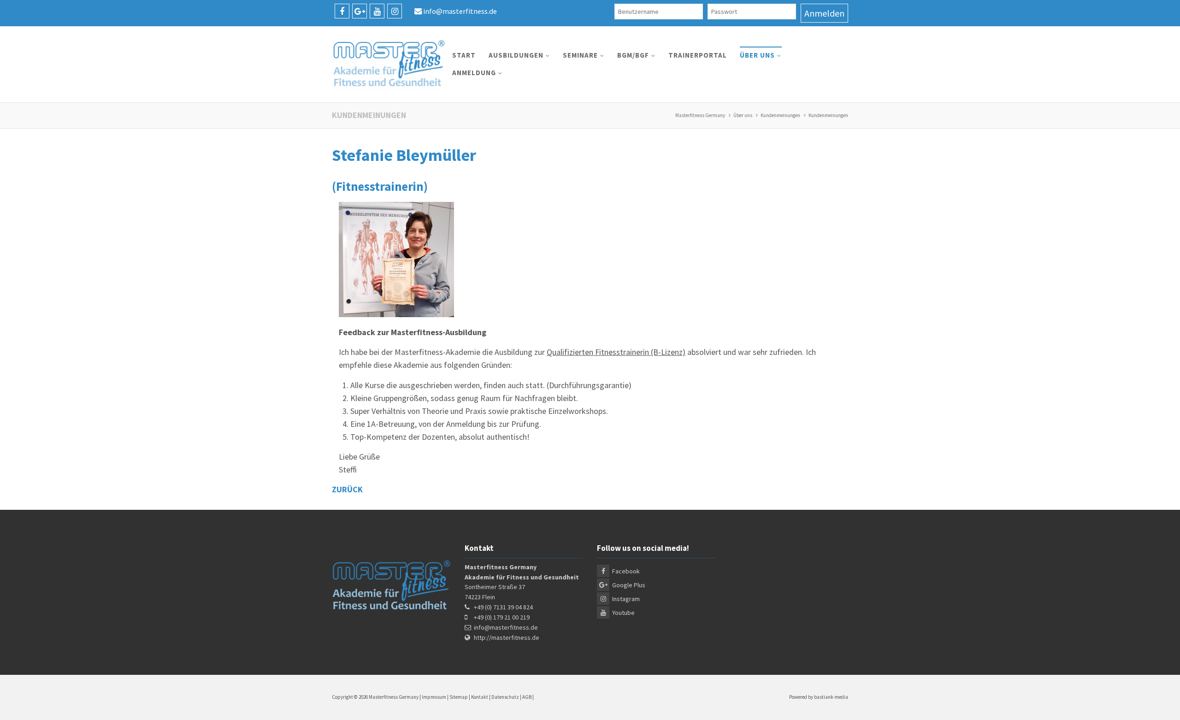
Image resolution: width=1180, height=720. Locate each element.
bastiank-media (831, 697)
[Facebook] (342, 11)
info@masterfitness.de (460, 11)
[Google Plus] (359, 11)
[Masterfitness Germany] (389, 64)
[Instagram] (394, 11)
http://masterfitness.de (506, 637)
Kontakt (479, 697)
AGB (526, 697)
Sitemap (458, 697)
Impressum (434, 697)
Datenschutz (505, 697)
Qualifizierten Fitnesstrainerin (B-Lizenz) (616, 352)
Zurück (347, 489)
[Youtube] (377, 11)
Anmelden (824, 13)
